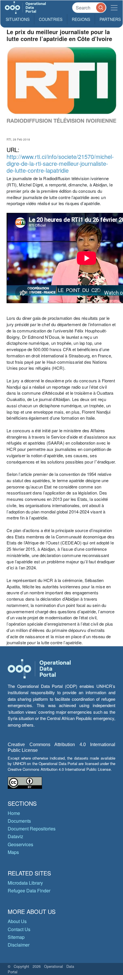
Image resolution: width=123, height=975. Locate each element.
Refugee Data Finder (29, 890)
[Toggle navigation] (114, 7)
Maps (13, 852)
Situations (17, 19)
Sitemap (16, 937)
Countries (50, 19)
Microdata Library (25, 882)
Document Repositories (31, 828)
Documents (19, 821)
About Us (17, 921)
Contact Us (19, 929)
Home (14, 813)
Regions (81, 19)
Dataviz (15, 836)
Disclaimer (18, 944)
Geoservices (20, 844)
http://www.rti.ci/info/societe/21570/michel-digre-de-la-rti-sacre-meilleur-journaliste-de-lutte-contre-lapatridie (60, 163)
